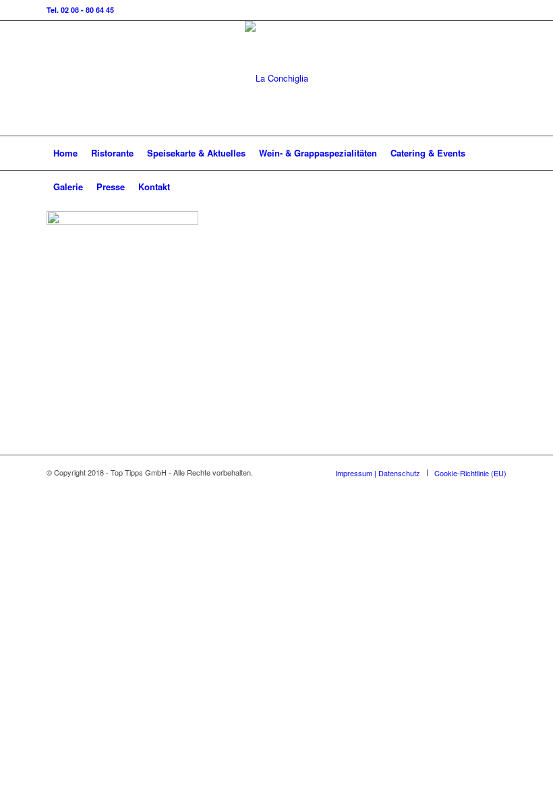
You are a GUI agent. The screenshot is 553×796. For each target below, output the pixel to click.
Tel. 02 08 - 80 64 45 (80, 10)
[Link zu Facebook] (496, 78)
